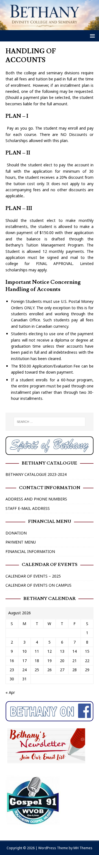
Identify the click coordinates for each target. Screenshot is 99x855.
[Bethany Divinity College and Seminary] (49, 27)
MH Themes (82, 848)
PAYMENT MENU (21, 542)
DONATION (16, 533)
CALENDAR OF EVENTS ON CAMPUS (39, 585)
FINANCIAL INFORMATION (30, 551)
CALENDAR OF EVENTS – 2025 (33, 576)
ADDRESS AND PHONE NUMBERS (36, 499)
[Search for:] (49, 421)
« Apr (10, 692)
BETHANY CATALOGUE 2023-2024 (36, 474)
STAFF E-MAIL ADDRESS (28, 508)
